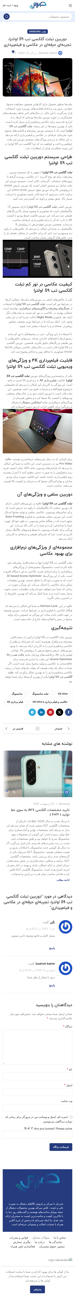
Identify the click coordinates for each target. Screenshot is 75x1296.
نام (69, 1069)
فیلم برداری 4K (15, 701)
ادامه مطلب (63, 879)
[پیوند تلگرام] (32, 712)
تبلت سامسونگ (40, 693)
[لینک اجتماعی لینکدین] (41, 712)
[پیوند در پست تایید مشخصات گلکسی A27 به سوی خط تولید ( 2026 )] (37, 774)
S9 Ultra (63, 693)
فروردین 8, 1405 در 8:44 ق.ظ (37, 970)
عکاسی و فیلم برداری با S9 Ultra (50, 701)
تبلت (44, 31)
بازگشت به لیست (37, 728)
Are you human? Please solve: (52, 1128)
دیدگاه (67, 1026)
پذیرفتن (37, 1289)
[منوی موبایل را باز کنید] (70, 5)
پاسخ (52, 948)
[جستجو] (6, 16)
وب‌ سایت (66, 1101)
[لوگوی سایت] (37, 5)
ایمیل (68, 1085)
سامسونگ (17, 693)
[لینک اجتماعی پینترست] (50, 712)
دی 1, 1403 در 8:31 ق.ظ (40, 928)
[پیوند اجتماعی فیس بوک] (68, 712)
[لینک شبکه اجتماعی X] (59, 712)
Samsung (35, 31)
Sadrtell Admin (47, 53)
